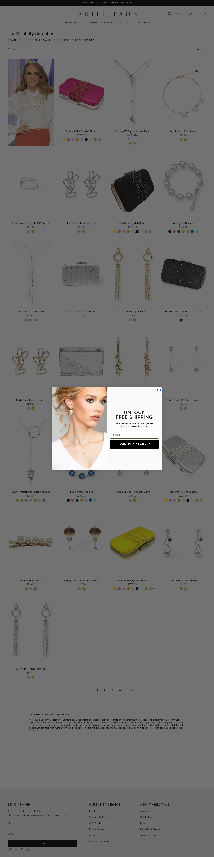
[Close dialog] (159, 390)
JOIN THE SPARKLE (134, 444)
